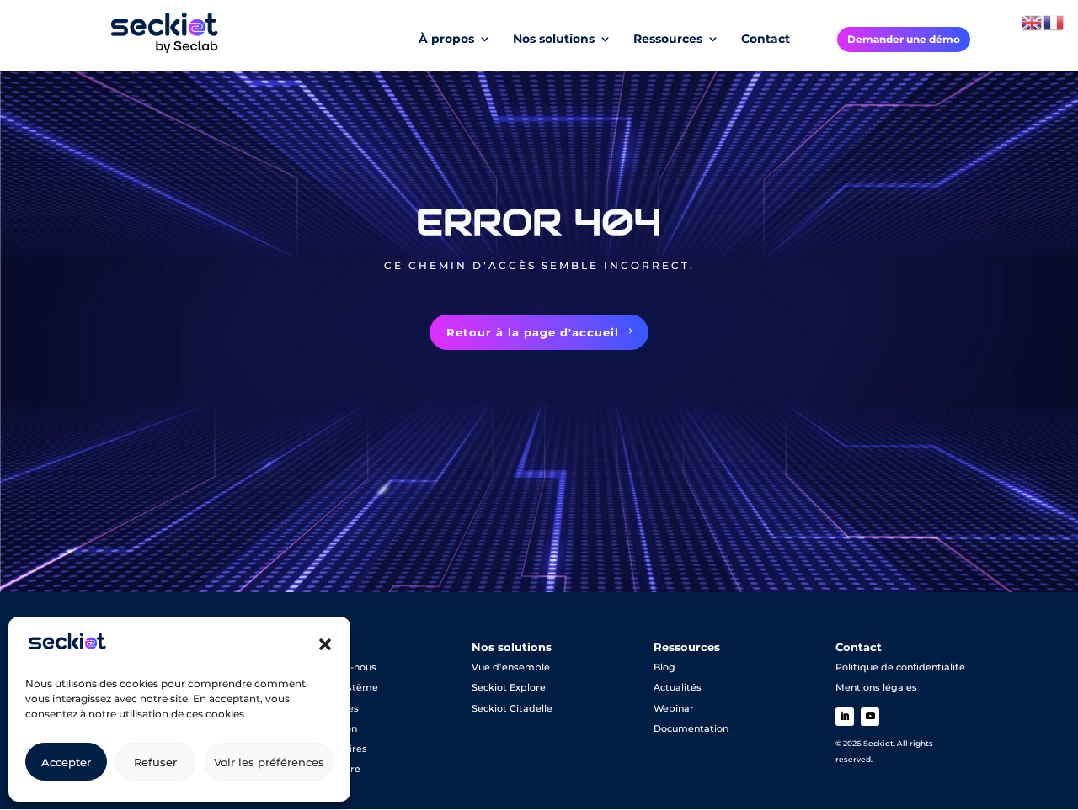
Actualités (678, 687)
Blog (664, 667)
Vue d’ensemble (511, 667)
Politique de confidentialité (900, 667)
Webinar (674, 708)
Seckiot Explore (509, 687)
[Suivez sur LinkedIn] (844, 716)
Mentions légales (876, 687)
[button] (325, 644)
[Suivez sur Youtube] (870, 716)
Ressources (667, 39)
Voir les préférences (269, 762)
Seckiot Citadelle (512, 708)
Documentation (691, 728)
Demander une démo (903, 39)
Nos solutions (554, 39)
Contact (765, 39)
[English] (1032, 21)
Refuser (155, 762)
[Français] (1054, 21)
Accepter (66, 762)
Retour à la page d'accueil (532, 332)
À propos (446, 39)
